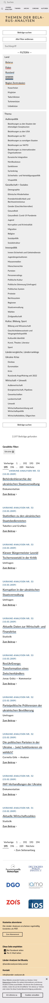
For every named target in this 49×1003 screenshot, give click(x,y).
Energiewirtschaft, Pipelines (20, 390)
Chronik (35, 8)
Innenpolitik (11, 248)
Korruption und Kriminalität (20, 225)
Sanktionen (13, 166)
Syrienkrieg (13, 171)
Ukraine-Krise (12, 357)
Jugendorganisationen (17, 257)
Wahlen (11, 312)
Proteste (11, 294)
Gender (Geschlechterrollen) (20, 206)
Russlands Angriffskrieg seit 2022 (22, 376)
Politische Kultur (15, 280)
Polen (8, 67)
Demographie (14, 190)
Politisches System (16, 289)
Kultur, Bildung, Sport (16, 321)
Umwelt (11, 404)
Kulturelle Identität (16, 338)
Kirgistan (12, 92)
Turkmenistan (14, 102)
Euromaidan (13, 367)
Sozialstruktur (14, 243)
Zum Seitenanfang (25, 850)
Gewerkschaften (15, 395)
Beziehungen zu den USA (19, 132)
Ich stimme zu (11, 995)
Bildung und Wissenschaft (19, 326)
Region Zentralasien (15, 83)
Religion (11, 234)
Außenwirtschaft (15, 385)
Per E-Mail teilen (13, 953)
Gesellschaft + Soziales (16, 185)
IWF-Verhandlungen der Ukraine (22, 784)
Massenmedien (14, 262)
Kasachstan (13, 88)
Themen (17, 8)
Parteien (11, 271)
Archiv (26, 8)
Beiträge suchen (24, 33)
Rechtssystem (14, 298)
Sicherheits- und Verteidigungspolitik (24, 176)
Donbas (11, 362)
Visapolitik (12, 180)
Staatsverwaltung (15, 307)
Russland (9, 72)
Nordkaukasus (14, 162)
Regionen (12, 303)
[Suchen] (4, 2)
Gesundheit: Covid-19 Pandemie (22, 216)
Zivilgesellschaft (15, 317)
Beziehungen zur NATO (18, 145)
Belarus (9, 62)
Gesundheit (13, 211)
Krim (10, 371)
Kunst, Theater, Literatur (18, 343)
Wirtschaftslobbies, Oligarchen (21, 416)
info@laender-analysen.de (13, 975)
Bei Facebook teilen (14, 950)
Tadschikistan (14, 97)
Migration (12, 229)
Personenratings (15, 275)
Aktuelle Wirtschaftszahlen (19, 816)
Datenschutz (7, 982)
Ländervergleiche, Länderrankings (22, 352)
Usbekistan (13, 106)
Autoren (44, 8)
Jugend (11, 220)
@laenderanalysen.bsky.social (15, 964)
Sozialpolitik (13, 238)
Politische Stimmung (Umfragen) (22, 285)
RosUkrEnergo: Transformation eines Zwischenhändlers (16, 668)
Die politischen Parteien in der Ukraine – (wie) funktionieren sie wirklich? (22, 747)
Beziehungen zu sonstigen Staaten (23, 141)
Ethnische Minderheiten (18, 194)
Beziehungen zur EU (16, 136)
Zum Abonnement (12, 934)
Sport (10, 347)
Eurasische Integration (18, 157)
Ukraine (9, 78)
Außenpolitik (11, 119)
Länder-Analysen (8, 8)
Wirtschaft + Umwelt (16, 380)
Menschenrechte (15, 266)
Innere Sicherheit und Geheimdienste (24, 253)
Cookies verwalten (32, 995)
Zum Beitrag (9, 494)
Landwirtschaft (14, 399)
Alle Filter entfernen (24, 39)
